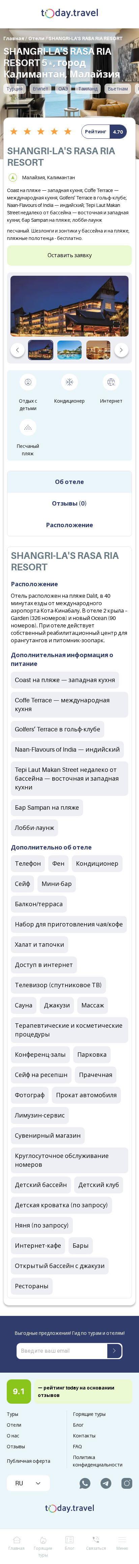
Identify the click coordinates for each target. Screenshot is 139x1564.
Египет (40, 88)
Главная (16, 1548)
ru (19, 1483)
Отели (14, 1425)
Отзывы (16, 1446)
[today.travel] (69, 14)
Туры (12, 1414)
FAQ (77, 1446)
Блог (78, 1425)
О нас (13, 1435)
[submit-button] (114, 1351)
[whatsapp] (85, 1483)
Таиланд (88, 88)
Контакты (84, 1435)
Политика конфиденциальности (97, 1461)
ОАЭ (63, 88)
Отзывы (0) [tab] (69, 503)
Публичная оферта (28, 1461)
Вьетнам (118, 88)
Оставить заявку (70, 255)
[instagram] (126, 1483)
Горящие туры (89, 1414)
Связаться (96, 1548)
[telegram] (106, 1483)
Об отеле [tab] (69, 482)
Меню (122, 1548)
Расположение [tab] (69, 525)
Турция (14, 88)
